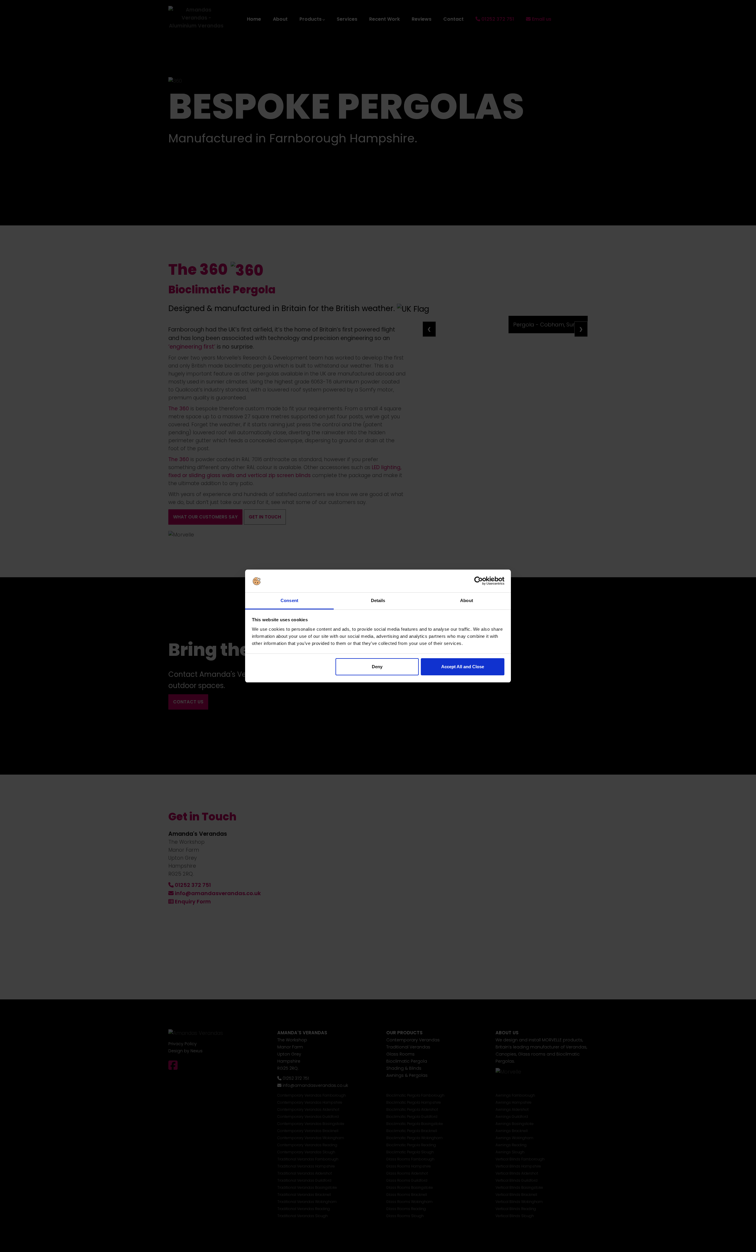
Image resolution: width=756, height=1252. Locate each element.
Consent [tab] (289, 600)
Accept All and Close (462, 666)
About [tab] (466, 600)
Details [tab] (378, 600)
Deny (377, 666)
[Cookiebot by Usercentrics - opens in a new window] (478, 581)
